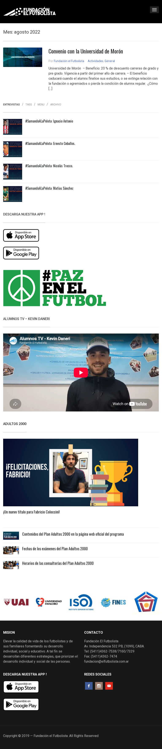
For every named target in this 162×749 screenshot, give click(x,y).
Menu (41, 104)
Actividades (95, 61)
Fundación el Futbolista (69, 61)
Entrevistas (11, 104)
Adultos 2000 (14, 424)
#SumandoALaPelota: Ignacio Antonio (49, 121)
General (110, 61)
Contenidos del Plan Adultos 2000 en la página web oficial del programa (73, 534)
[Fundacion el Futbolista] (29, 11)
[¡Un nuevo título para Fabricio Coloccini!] (70, 474)
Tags (29, 104)
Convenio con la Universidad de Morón (86, 51)
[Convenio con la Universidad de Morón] (22, 57)
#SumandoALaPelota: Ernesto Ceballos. (50, 143)
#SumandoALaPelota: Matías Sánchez (49, 188)
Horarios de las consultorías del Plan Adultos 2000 (58, 563)
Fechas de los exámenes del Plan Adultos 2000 (55, 548)
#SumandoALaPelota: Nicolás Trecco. (49, 165)
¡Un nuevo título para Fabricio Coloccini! (31, 512)
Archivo (55, 104)
